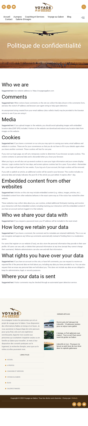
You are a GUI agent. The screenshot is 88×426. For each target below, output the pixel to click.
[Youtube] (14, 7)
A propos (18, 17)
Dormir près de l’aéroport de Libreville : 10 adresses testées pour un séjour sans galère (68, 324)
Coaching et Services (34, 17)
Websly (74, 398)
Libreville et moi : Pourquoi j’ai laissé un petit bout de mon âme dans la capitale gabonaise (69, 346)
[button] (83, 7)
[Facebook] (4, 7)
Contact (8, 19)
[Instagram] (9, 7)
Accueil (6, 17)
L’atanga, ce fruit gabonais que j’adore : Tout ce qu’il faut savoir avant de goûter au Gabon (69, 335)
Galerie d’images (23, 19)
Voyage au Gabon (56, 17)
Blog (69, 17)
